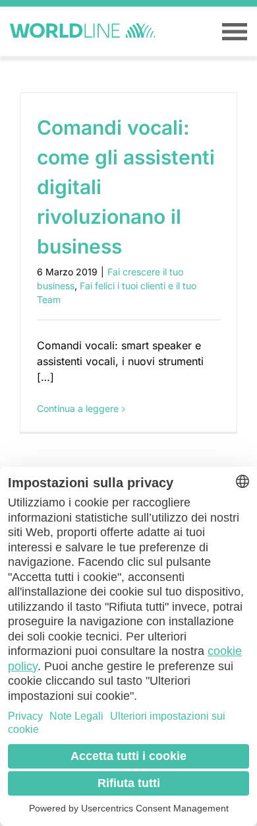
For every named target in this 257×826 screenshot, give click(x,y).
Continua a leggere (78, 408)
